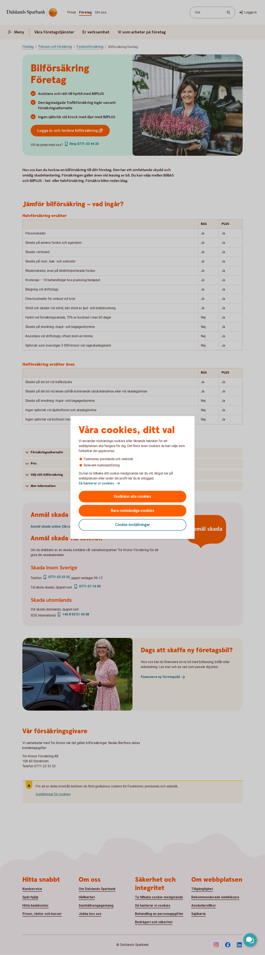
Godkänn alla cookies (132, 496)
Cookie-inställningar (132, 524)
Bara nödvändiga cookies (132, 510)
